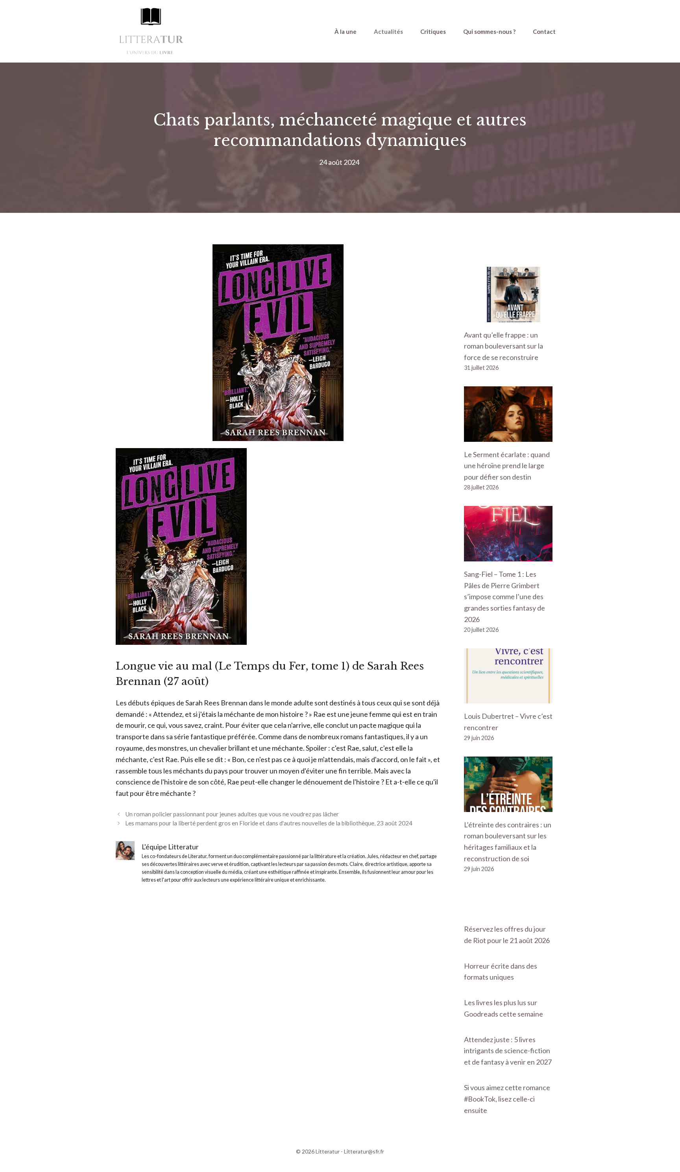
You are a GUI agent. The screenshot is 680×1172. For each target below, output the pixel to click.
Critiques (433, 31)
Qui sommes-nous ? (489, 31)
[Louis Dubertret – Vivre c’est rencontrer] (508, 698)
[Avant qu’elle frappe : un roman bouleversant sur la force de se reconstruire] (508, 316)
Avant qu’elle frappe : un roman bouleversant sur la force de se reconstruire (503, 346)
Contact (544, 31)
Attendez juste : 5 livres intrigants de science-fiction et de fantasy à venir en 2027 (508, 1051)
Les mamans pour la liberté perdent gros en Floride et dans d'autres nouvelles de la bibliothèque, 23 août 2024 (268, 823)
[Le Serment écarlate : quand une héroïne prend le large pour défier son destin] (508, 436)
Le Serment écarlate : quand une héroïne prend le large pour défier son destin (507, 466)
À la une (345, 31)
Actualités (388, 31)
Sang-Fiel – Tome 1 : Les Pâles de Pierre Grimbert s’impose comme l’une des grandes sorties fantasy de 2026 (504, 597)
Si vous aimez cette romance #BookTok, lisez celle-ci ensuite (507, 1099)
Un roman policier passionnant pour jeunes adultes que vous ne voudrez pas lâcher (232, 814)
